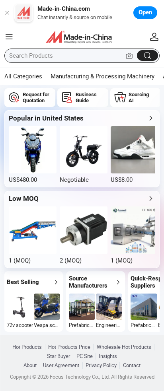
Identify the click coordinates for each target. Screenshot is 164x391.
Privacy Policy (101, 365)
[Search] (147, 55)
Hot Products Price (69, 347)
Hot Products (27, 347)
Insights (108, 356)
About (30, 365)
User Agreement (61, 365)
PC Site (84, 356)
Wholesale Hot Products (124, 347)
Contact (132, 365)
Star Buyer (58, 356)
